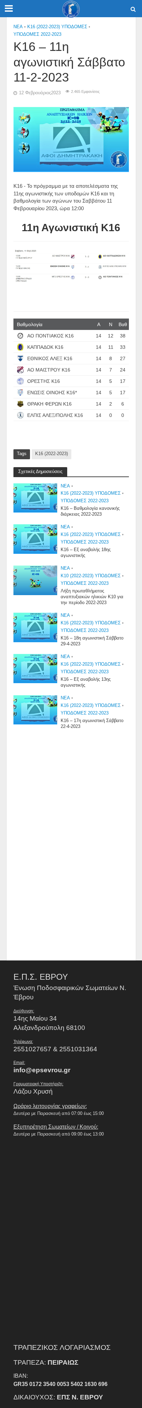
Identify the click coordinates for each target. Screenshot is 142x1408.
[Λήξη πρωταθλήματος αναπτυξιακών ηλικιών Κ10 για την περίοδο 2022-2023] (35, 580)
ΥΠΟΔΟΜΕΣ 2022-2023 (37, 34)
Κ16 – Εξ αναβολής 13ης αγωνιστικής (86, 682)
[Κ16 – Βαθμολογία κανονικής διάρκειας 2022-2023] (35, 497)
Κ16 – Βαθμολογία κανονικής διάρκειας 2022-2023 (90, 511)
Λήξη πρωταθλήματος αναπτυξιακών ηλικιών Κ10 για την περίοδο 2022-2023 (92, 597)
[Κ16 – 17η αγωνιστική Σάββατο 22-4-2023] (35, 709)
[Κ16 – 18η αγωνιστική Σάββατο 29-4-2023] (35, 627)
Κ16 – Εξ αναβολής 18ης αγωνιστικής (86, 552)
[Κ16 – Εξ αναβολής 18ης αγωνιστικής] (35, 538)
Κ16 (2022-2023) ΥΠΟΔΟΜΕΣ (57, 26)
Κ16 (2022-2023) (51, 453)
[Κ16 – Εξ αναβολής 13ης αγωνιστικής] (35, 668)
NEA (18, 26)
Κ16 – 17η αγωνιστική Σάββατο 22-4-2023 (92, 723)
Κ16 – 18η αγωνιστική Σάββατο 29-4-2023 (92, 641)
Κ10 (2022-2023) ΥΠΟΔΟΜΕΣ (91, 575)
